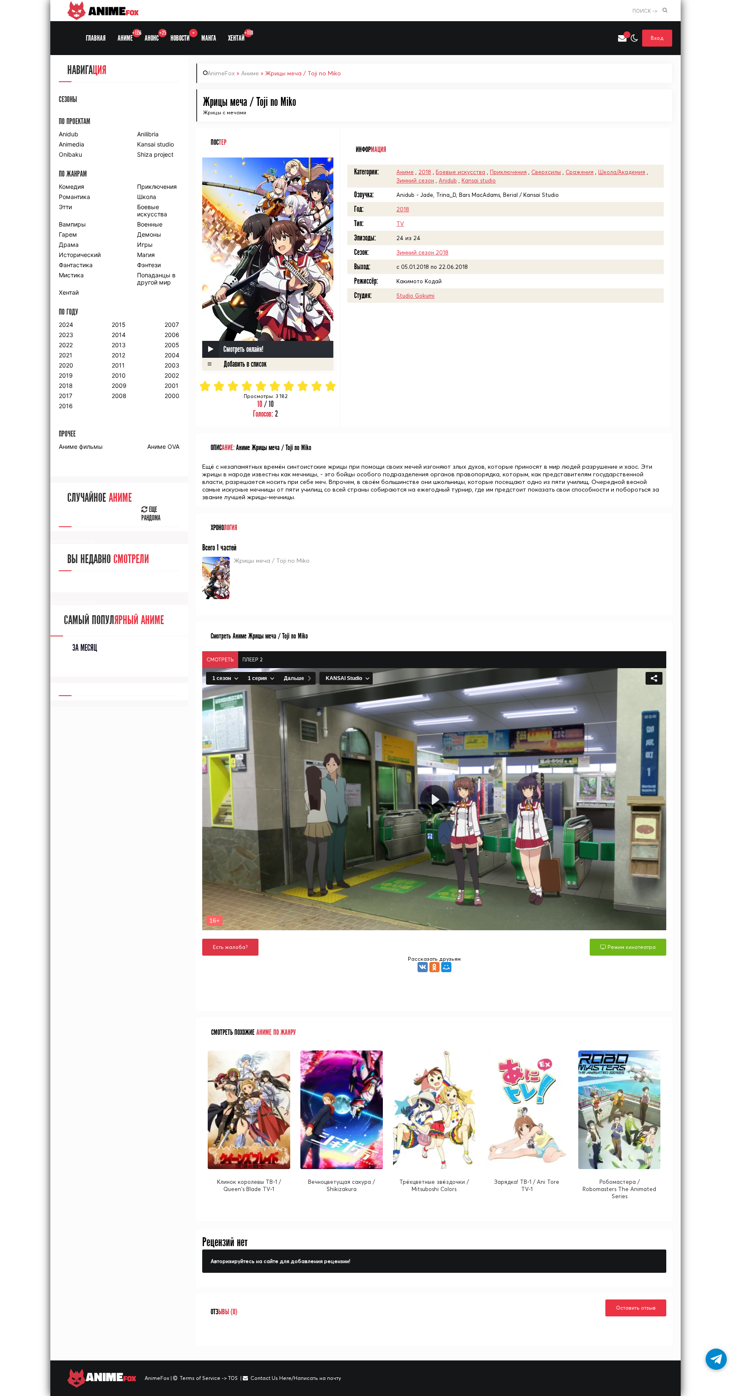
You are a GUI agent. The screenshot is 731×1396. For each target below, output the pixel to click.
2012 (118, 355)
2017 (65, 395)
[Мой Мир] (446, 967)
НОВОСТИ (182, 36)
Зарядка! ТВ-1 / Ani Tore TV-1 (526, 1185)
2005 (172, 344)
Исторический (80, 254)
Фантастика (76, 264)
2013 (119, 344)
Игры (145, 244)
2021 (65, 355)
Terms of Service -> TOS (209, 1378)
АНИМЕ (128, 36)
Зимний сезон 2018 (422, 252)
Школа (146, 196)
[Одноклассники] (434, 967)
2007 (172, 324)
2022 (66, 344)
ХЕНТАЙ (239, 36)
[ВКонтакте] (423, 967)
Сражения (580, 172)
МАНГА (208, 38)
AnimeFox (221, 73)
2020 (66, 365)
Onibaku (70, 154)
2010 (119, 375)
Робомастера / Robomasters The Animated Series (619, 1189)
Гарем (68, 234)
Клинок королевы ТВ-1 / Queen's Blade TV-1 (249, 1185)
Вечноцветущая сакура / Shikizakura (341, 1185)
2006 (172, 334)
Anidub (448, 180)
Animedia (71, 144)
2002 (172, 375)
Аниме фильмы (81, 446)
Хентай (69, 292)
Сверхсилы (546, 172)
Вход (657, 38)
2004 (172, 355)
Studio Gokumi (415, 295)
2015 (119, 324)
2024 (66, 324)
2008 (119, 395)
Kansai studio (479, 180)
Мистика (71, 275)
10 (331, 386)
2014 (119, 334)
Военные (149, 224)
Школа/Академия (621, 172)
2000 (172, 395)
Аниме (250, 73)
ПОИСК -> (644, 11)
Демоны (149, 234)
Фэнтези (149, 264)
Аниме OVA (163, 446)
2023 (66, 334)
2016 (66, 405)
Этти (65, 206)
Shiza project (155, 154)
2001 (172, 385)
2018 (424, 172)
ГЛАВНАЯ (96, 38)
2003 (172, 365)
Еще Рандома (150, 514)
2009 (119, 385)
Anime (112, 10)
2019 (66, 375)
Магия (146, 254)
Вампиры (72, 224)
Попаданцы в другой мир (156, 278)
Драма (69, 244)
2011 (118, 365)
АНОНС (155, 36)
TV (400, 223)
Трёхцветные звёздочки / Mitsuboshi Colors (434, 1185)
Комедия (71, 186)
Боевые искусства (460, 172)
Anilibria (148, 134)
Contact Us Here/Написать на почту (295, 1378)
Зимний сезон (415, 180)
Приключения (508, 172)
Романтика (74, 196)
